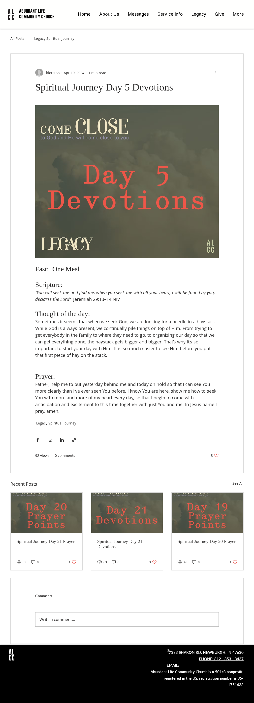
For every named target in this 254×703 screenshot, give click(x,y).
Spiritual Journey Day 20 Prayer (207, 541)
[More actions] (216, 73)
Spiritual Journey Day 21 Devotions (119, 544)
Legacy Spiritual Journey (54, 38)
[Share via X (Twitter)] (49, 440)
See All (238, 483)
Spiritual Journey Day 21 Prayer (46, 541)
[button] (109, 14)
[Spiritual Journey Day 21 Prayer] (46, 513)
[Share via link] (74, 440)
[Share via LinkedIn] (62, 440)
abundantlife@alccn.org (212, 665)
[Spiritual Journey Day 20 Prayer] (207, 513)
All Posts (17, 38)
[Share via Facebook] (37, 440)
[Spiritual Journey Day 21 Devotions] (127, 513)
